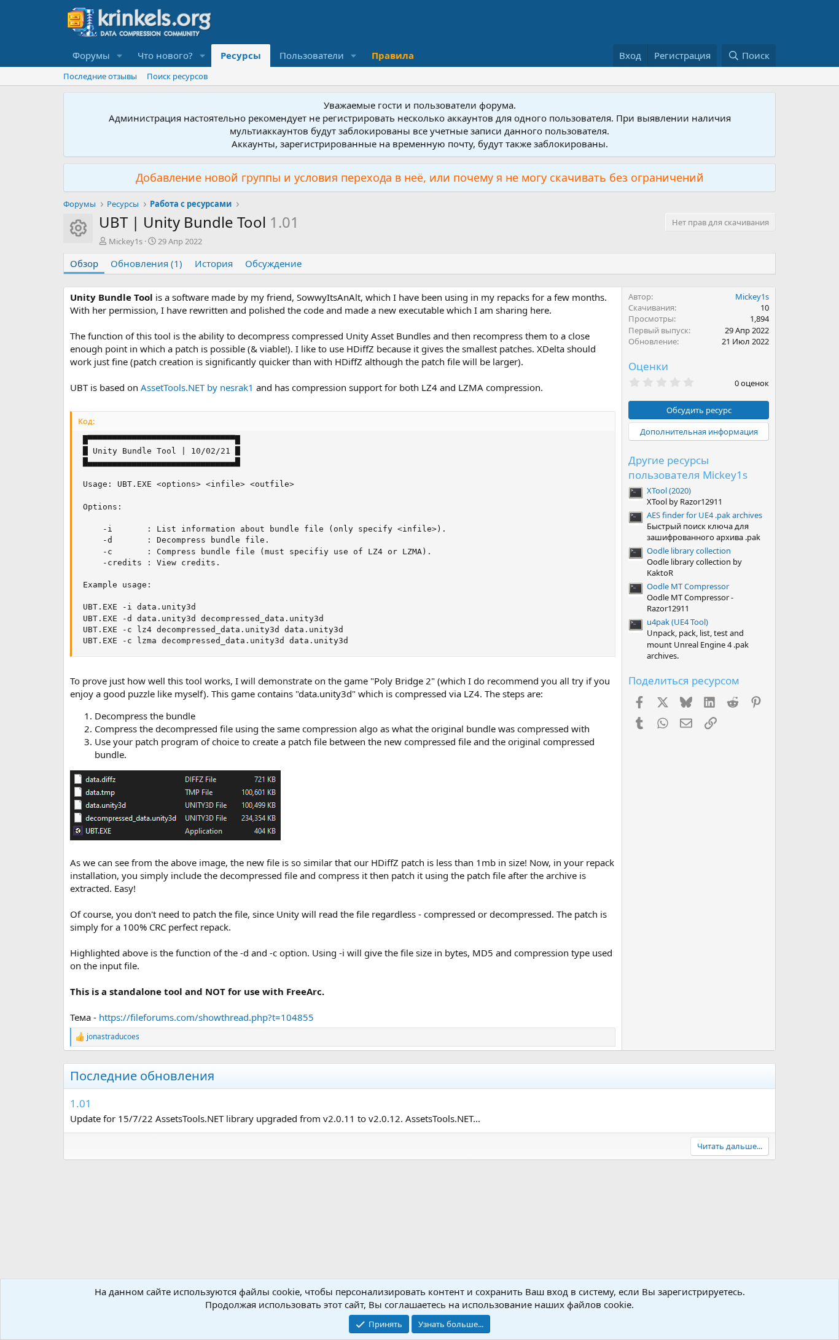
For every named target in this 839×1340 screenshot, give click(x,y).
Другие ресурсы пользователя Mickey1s (687, 467)
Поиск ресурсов (177, 76)
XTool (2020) (669, 490)
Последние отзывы (100, 76)
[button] (119, 55)
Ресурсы (240, 55)
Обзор (84, 263)
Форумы (91, 55)
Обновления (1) (146, 263)
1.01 (81, 1103)
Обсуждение (273, 263)
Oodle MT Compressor (688, 586)
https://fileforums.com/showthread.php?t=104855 (206, 1017)
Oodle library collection (689, 550)
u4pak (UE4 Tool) (677, 621)
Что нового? (165, 55)
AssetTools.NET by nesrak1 (197, 387)
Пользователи (311, 55)
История (214, 263)
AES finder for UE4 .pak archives (704, 515)
